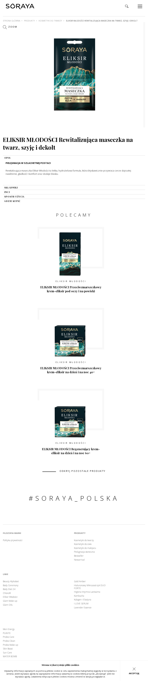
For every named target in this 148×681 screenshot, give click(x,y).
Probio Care (8, 637)
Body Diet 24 (9, 589)
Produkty (29, 20)
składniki (11, 187)
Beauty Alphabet (11, 581)
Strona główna (11, 20)
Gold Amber (80, 581)
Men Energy (9, 629)
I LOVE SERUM (81, 603)
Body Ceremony (10, 585)
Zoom (12, 26)
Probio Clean (9, 641)
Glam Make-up (10, 601)
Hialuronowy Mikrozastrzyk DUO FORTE (90, 587)
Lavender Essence (83, 607)
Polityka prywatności (12, 540)
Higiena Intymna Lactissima (87, 591)
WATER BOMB (10, 656)
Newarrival (79, 559)
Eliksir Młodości (71, 281)
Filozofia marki (12, 533)
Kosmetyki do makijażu (85, 548)
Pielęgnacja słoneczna (84, 551)
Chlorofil (7, 593)
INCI (7, 192)
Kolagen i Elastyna (82, 599)
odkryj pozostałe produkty (83, 471)
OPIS (7, 157)
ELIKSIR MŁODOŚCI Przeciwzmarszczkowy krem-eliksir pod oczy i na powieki (70, 289)
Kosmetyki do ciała (83, 544)
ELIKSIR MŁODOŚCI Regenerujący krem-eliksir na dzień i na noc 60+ (71, 451)
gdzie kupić (12, 201)
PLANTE (7, 633)
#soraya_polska (74, 498)
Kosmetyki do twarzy (50, 20)
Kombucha (79, 595)
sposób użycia (14, 196)
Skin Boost (8, 648)
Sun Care (7, 652)
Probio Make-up (10, 644)
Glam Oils (7, 604)
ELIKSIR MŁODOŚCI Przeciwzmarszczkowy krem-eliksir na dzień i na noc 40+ (70, 370)
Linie (5, 574)
